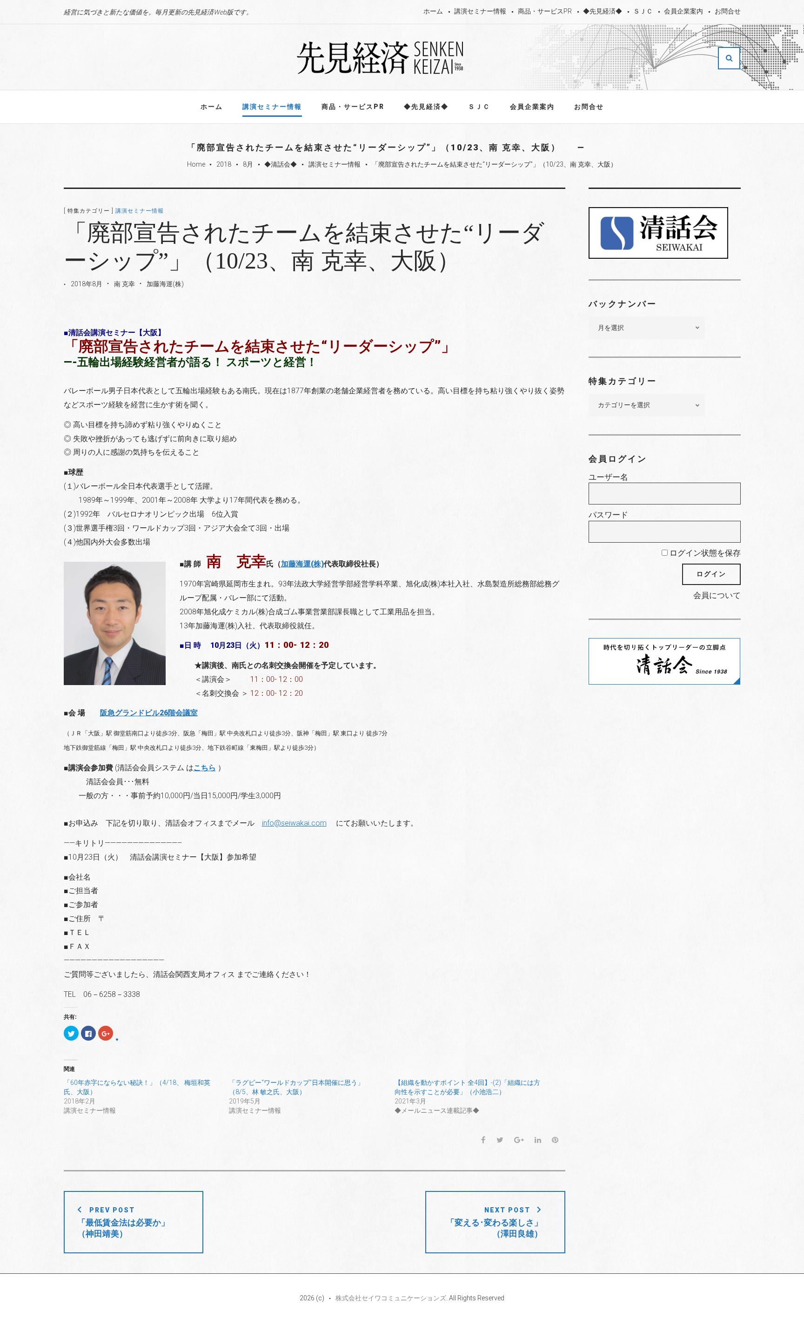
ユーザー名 (608, 477)
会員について (717, 595)
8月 (248, 164)
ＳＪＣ (643, 11)
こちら (205, 767)
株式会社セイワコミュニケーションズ (390, 1298)
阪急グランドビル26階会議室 (149, 712)
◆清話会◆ (280, 164)
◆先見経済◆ (602, 11)
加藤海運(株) (165, 284)
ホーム (433, 11)
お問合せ (728, 11)
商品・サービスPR (545, 11)
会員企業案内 (683, 11)
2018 (223, 164)
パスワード (608, 514)
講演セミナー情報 (480, 11)
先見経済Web (380, 57)
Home (196, 164)
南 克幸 (124, 284)
